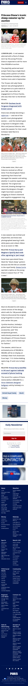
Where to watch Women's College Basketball (17, 652)
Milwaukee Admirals (4, 553)
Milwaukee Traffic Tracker (17, 535)
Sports (3, 540)
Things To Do (16, 571)
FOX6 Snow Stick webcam (17, 508)
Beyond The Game (4, 549)
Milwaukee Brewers (4, 543)
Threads (3, 580)
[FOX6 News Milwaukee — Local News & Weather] (5, 2)
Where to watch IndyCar (17, 644)
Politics (3, 502)
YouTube (3, 573)
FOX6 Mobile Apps (16, 602)
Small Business (5, 528)
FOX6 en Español (5, 511)
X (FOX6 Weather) (5, 590)
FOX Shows (16, 565)
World (21, 393)
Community (17, 569)
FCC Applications (17, 614)
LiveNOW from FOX (16, 553)
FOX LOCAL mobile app (4, 508)
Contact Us (17, 595)
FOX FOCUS (4, 634)
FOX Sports (15, 558)
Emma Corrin (21, 267)
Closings (15, 504)
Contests (15, 597)
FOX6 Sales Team (5, 629)
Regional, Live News (4, 596)
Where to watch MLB (17, 636)
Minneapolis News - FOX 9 (4, 602)
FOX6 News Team (16, 606)
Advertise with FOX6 (4, 631)
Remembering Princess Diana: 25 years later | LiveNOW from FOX (13, 216)
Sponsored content (4, 636)
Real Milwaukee (17, 524)
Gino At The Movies (16, 532)
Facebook (3, 575)
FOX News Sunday (15, 562)
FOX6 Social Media (5, 570)
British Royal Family (14, 23)
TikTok (3, 578)
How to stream (16, 542)
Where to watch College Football (17, 632)
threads (15, 668)
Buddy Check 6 (16, 578)
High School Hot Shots (5, 556)
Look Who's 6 (16, 522)
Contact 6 (3, 519)
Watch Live (20, 2)
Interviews (15, 528)
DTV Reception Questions (16, 620)
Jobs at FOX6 (16, 608)
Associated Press (5, 23)
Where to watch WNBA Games (17, 656)
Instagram (3, 576)
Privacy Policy (15, 445)
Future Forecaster (17, 506)
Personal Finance (5, 524)
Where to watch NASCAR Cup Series (17, 640)
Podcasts (3, 500)
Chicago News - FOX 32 (5, 599)
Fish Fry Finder (16, 576)
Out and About (16, 526)
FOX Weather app (17, 500)
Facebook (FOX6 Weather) (5, 588)
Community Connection (16, 582)
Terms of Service (15, 447)
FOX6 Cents (4, 521)
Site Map (3, 513)
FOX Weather (16, 502)
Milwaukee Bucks (5, 559)
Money (4, 398)
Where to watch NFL (17, 629)
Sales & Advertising (5, 626)
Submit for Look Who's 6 (17, 519)
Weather (16, 488)
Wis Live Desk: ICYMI (16, 548)
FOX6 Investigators (4, 496)
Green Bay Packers (4, 546)
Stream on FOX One (16, 626)
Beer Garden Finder (16, 573)
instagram (12, 668)
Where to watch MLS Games (17, 659)
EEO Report (16, 610)
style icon (4, 115)
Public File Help (16, 612)
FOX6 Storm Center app (16, 494)
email (21, 668)
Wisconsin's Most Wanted (5, 493)
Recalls (3, 522)
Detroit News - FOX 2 (5, 606)
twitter (9, 668)
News (3, 488)
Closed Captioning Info (16, 616)
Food (14, 529)
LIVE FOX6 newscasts (15, 545)
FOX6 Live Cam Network (16, 497)
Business (3, 526)
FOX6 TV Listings (17, 551)
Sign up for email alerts (17, 599)
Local (2, 490)
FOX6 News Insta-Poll (4, 505)
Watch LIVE (17, 540)
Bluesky (3, 582)
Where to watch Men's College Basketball (17, 648)
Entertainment (4, 499)
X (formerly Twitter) (4, 584)
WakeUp (16, 517)
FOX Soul (15, 560)
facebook (6, 668)
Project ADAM (16, 580)
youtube (18, 668)
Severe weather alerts (17, 491)
